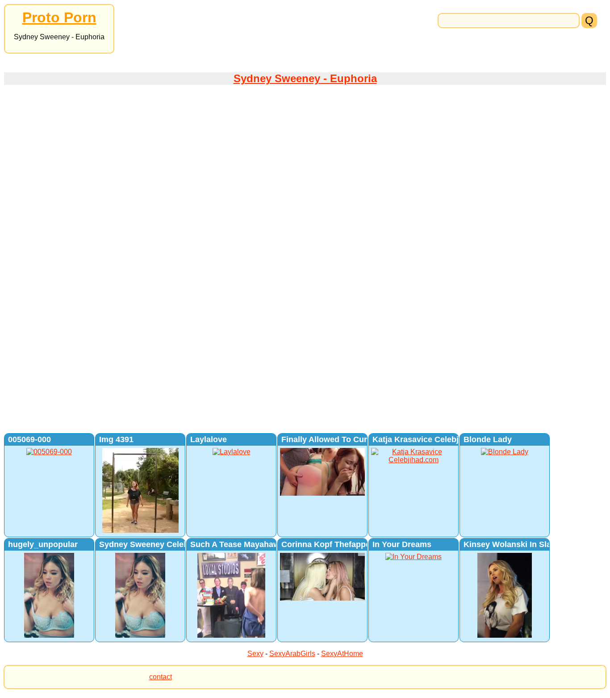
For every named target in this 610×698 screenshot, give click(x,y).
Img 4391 (116, 439)
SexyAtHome (342, 653)
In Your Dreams (401, 544)
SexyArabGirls (292, 653)
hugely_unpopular (43, 544)
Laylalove (208, 439)
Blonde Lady (488, 439)
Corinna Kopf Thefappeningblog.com (352, 544)
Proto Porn (59, 17)
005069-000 (29, 439)
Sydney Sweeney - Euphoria (305, 78)
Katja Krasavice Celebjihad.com (433, 439)
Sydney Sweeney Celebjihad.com (162, 544)
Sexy (255, 653)
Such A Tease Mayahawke (239, 544)
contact (160, 677)
